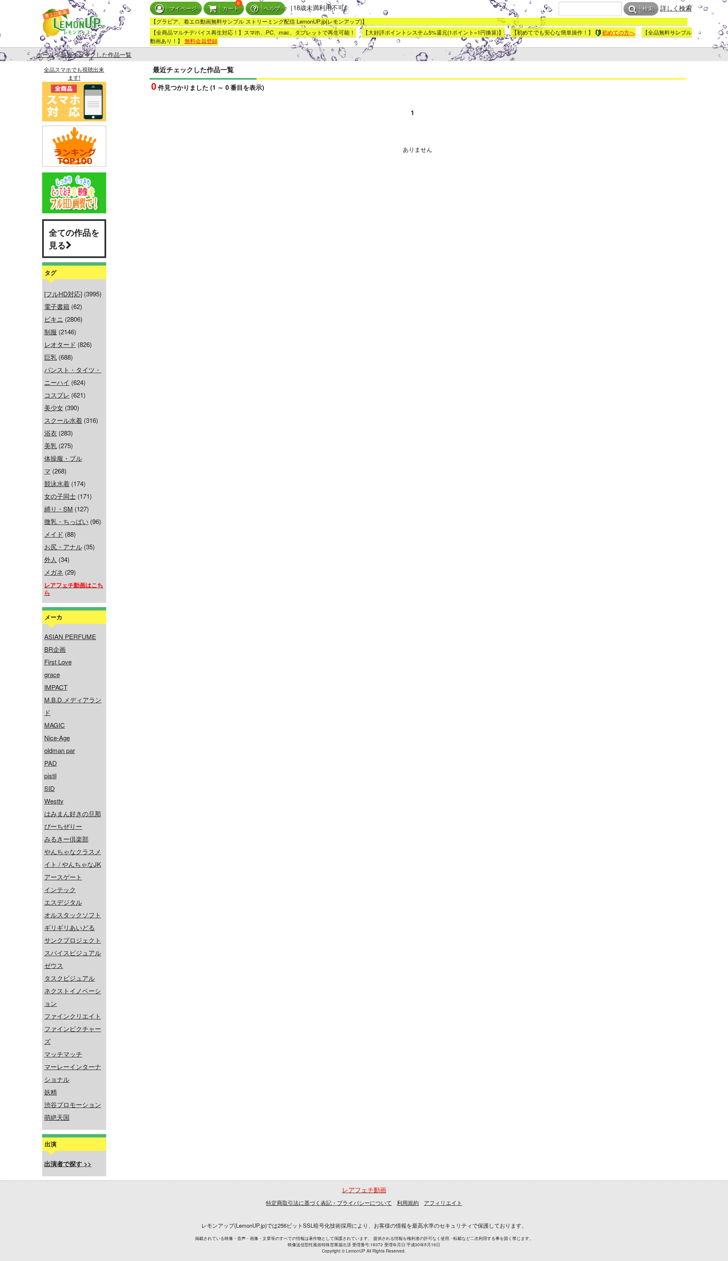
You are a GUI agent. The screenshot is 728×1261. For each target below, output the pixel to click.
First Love (58, 661)
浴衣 (50, 432)
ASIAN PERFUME (70, 636)
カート (230, 8)
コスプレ (57, 394)
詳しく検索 (676, 7)
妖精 (50, 1091)
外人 (50, 559)
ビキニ (53, 319)
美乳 (50, 445)
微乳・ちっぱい (66, 521)
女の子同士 (60, 496)
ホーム (45, 54)
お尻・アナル (63, 546)
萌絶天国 (57, 1117)
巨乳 (50, 356)
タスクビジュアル (69, 977)
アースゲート (63, 876)
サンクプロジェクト (72, 940)
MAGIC (54, 725)
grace (52, 674)
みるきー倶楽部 (66, 838)
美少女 (53, 407)
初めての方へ (618, 32)
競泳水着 (57, 483)
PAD (50, 762)
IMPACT (55, 687)
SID (49, 788)
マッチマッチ (63, 1053)
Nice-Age (57, 737)
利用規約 (408, 1203)
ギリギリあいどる (69, 927)
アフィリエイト (443, 1203)
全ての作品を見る (74, 238)
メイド (53, 534)
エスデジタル (63, 902)
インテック (60, 889)
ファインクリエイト (72, 1015)
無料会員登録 (201, 41)
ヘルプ (272, 8)
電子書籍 (57, 306)
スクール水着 (63, 420)
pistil (50, 775)
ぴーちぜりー (63, 826)
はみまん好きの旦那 (72, 813)
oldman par (59, 750)
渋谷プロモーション (72, 1104)
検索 (647, 9)
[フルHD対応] (63, 293)
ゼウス (53, 965)
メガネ (53, 571)
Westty (54, 800)
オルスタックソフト (72, 914)
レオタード (60, 344)
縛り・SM (58, 508)
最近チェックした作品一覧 (96, 54)
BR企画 (55, 649)
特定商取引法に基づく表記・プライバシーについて (329, 1203)
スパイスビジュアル (72, 952)
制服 (50, 331)
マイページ (183, 8)
